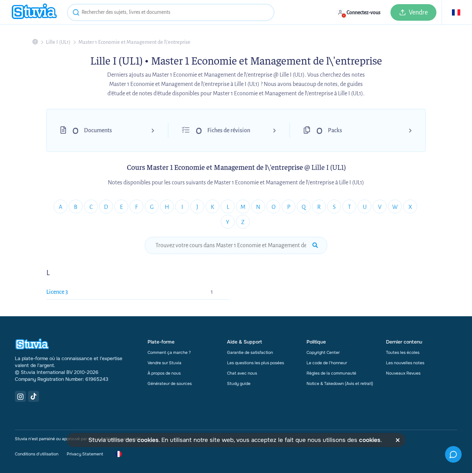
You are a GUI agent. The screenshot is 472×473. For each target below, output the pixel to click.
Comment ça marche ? (169, 352)
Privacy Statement (85, 454)
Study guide (239, 383)
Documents (98, 130)
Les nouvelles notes (405, 363)
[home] (34, 12)
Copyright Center (323, 352)
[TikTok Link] (33, 396)
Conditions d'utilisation (36, 454)
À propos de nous (164, 373)
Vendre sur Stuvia (164, 363)
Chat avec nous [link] (242, 373)
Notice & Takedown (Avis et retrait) (339, 383)
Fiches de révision (228, 130)
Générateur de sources (170, 383)
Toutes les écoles (402, 352)
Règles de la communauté (331, 373)
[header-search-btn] (76, 13)
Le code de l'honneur (326, 363)
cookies (148, 440)
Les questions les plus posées (255, 363)
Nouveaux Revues (403, 373)
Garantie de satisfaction (250, 352)
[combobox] (171, 12)
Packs (335, 130)
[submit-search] (315, 245)
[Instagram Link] (20, 396)
